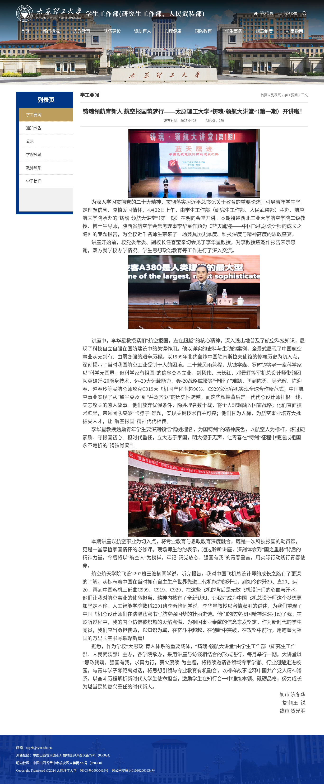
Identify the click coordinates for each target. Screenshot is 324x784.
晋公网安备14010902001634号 (133, 770)
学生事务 (233, 31)
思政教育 (81, 31)
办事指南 (294, 31)
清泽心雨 (290, 13)
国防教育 (203, 31)
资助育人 (142, 31)
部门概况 (51, 31)
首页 (25, 31)
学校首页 (266, 13)
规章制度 (264, 31)
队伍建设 (112, 31)
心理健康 (172, 31)
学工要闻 (291, 95)
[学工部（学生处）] (110, 13)
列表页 (276, 95)
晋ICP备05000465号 (94, 770)
